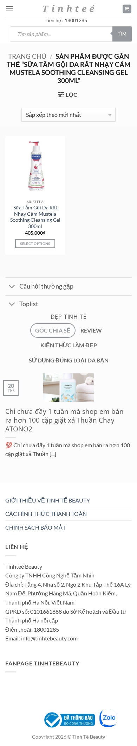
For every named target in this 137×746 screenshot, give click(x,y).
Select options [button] (35, 243)
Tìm (122, 34)
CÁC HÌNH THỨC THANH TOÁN (46, 513)
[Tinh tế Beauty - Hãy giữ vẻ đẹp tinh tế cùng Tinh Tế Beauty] (68, 8)
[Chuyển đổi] (12, 287)
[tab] (53, 330)
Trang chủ (27, 56)
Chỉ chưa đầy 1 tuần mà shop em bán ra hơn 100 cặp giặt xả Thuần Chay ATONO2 (64, 420)
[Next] (26, 484)
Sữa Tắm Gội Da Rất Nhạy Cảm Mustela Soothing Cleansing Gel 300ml (35, 217)
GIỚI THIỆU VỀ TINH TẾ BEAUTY (47, 500)
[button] (9, 8)
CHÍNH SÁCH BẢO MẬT (35, 527)
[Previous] (7, 484)
